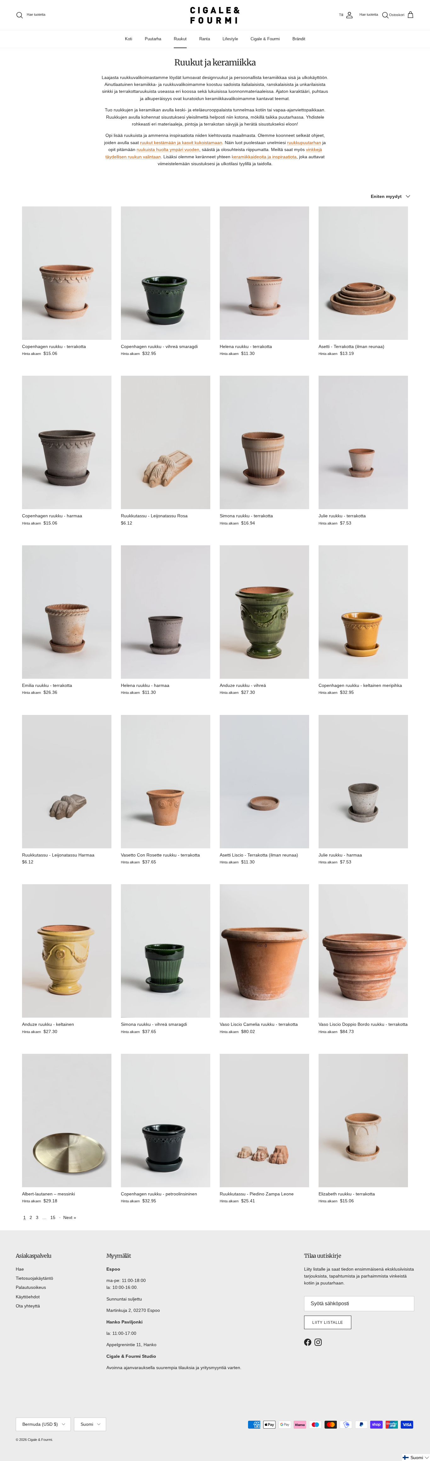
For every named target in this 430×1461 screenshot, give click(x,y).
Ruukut (180, 39)
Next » (69, 1217)
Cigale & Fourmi (265, 39)
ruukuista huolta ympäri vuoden (168, 149)
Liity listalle (327, 1322)
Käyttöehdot (28, 1296)
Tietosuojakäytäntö (34, 1278)
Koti (128, 39)
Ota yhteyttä (28, 1305)
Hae (20, 1269)
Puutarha (153, 39)
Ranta (204, 39)
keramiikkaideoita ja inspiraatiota (264, 156)
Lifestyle (230, 39)
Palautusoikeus (31, 1287)
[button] (416, 1457)
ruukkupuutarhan (304, 142)
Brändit (298, 39)
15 (52, 1217)
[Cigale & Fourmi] (215, 15)
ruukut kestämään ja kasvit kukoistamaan (181, 142)
